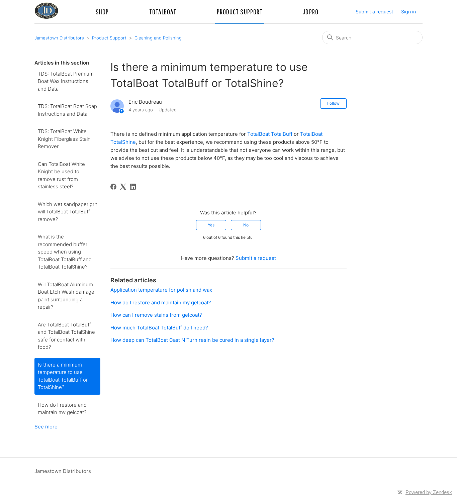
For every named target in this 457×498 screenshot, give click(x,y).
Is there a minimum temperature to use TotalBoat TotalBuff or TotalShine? (63, 376)
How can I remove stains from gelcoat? (156, 315)
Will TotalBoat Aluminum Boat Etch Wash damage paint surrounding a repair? (66, 295)
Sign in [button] (408, 11)
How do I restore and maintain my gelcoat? (62, 409)
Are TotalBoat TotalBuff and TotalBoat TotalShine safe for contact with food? (66, 336)
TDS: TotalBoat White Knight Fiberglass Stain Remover (64, 139)
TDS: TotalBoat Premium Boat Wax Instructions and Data (66, 81)
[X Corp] (123, 187)
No (246, 224)
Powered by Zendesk (428, 492)
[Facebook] (113, 187)
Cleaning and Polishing (158, 37)
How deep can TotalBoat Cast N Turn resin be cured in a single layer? (192, 340)
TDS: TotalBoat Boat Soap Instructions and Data (67, 110)
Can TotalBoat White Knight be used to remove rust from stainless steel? (61, 175)
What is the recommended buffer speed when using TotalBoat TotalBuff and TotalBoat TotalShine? (65, 251)
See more (46, 426)
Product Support (109, 37)
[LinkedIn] (133, 187)
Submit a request (374, 11)
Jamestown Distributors (59, 37)
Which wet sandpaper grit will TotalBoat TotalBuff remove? (67, 211)
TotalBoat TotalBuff (269, 134)
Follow (333, 103)
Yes (211, 224)
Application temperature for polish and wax (161, 290)
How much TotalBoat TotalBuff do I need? (159, 327)
